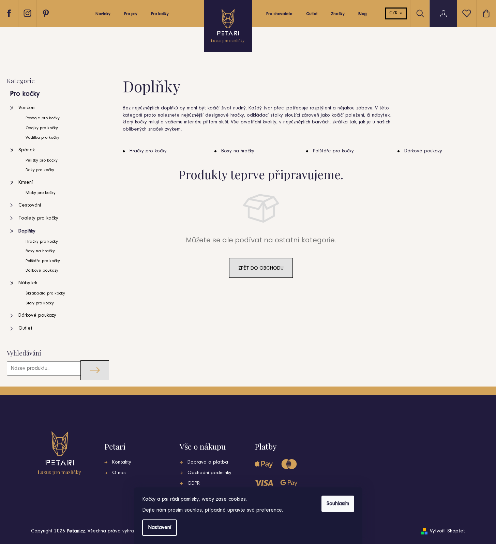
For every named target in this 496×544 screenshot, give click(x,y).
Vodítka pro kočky (42, 137)
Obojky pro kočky (42, 128)
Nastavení (159, 527)
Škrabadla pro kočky (45, 293)
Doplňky (26, 231)
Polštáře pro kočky (43, 261)
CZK (394, 13)
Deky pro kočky (40, 170)
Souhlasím (338, 504)
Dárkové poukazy (42, 270)
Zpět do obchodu (261, 268)
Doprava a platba (207, 462)
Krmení (25, 182)
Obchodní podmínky (209, 472)
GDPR (193, 483)
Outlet (25, 328)
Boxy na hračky (40, 251)
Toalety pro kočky (38, 218)
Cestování (29, 205)
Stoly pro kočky (40, 303)
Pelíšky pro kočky (42, 160)
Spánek (26, 150)
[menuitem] (103, 15)
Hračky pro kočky (42, 241)
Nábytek (27, 283)
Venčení (26, 107)
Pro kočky (25, 93)
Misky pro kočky (41, 193)
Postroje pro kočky (43, 118)
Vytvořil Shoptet (447, 531)
